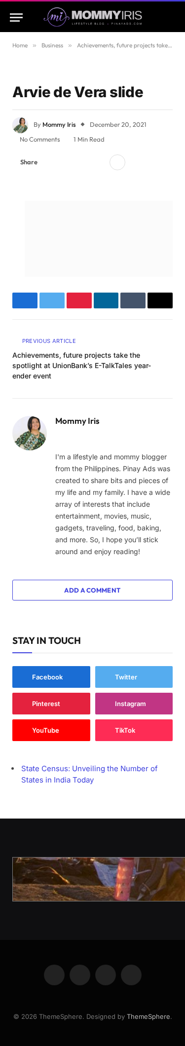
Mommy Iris (59, 124)
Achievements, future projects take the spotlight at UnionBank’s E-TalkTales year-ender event (81, 365)
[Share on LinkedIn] (98, 162)
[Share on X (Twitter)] (66, 162)
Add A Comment (92, 590)
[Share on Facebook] (50, 162)
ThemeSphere (148, 1016)
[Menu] (16, 17)
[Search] (170, 17)
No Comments (40, 139)
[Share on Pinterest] (82, 162)
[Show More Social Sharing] (117, 162)
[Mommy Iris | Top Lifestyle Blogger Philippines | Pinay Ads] (92, 17)
